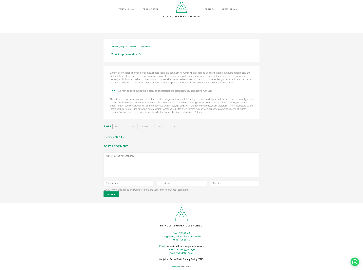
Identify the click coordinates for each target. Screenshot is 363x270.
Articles (119, 126)
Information (146, 126)
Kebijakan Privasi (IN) (170, 259)
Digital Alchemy (186, 266)
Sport (184, 25)
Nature (161, 126)
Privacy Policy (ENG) (193, 259)
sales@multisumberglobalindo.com (185, 246)
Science (173, 126)
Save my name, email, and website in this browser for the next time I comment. (147, 189)
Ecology (131, 126)
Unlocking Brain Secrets (126, 54)
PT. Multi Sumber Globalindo (155, 25)
